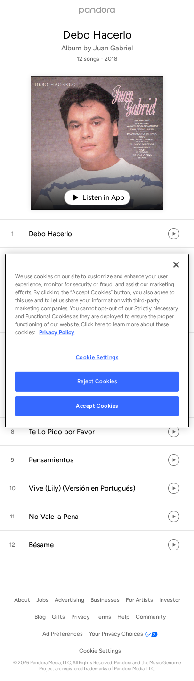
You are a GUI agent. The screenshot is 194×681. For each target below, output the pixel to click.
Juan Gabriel (113, 48)
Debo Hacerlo (97, 34)
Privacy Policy (56, 332)
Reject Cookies (97, 381)
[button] (97, 234)
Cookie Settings (97, 357)
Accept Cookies (97, 405)
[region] (97, 340)
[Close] (176, 264)
